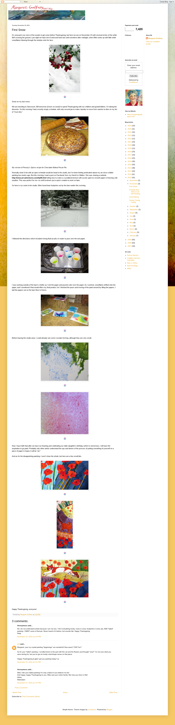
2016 (130, 158)
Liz (18, 644)
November (134, 184)
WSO (129, 268)
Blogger (109, 709)
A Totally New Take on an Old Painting (134, 192)
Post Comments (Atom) (31, 696)
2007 (130, 246)
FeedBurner (133, 82)
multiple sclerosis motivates (133, 259)
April (131, 226)
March (132, 229)
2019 (130, 148)
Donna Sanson (132, 255)
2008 (130, 243)
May (131, 222)
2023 (130, 135)
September (134, 209)
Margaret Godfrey (155, 38)
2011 (130, 174)
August (132, 213)
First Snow (133, 186)
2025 (130, 129)
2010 (130, 177)
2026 (130, 126)
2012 (130, 171)
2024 (130, 132)
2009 (130, 240)
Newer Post (16, 692)
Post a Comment (21, 688)
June (132, 219)
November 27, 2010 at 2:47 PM (29, 683)
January (133, 236)
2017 (130, 155)
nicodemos (92, 709)
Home (65, 692)
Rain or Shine (132, 263)
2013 (130, 168)
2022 (130, 139)
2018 (130, 152)
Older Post (113, 692)
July (131, 216)
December (134, 180)
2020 (130, 145)
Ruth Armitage (132, 266)
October (133, 206)
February (133, 232)
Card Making (134, 197)
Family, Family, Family (134, 201)
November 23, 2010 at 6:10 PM (29, 637)
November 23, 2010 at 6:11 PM (29, 662)
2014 (130, 164)
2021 (130, 142)
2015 (130, 161)
